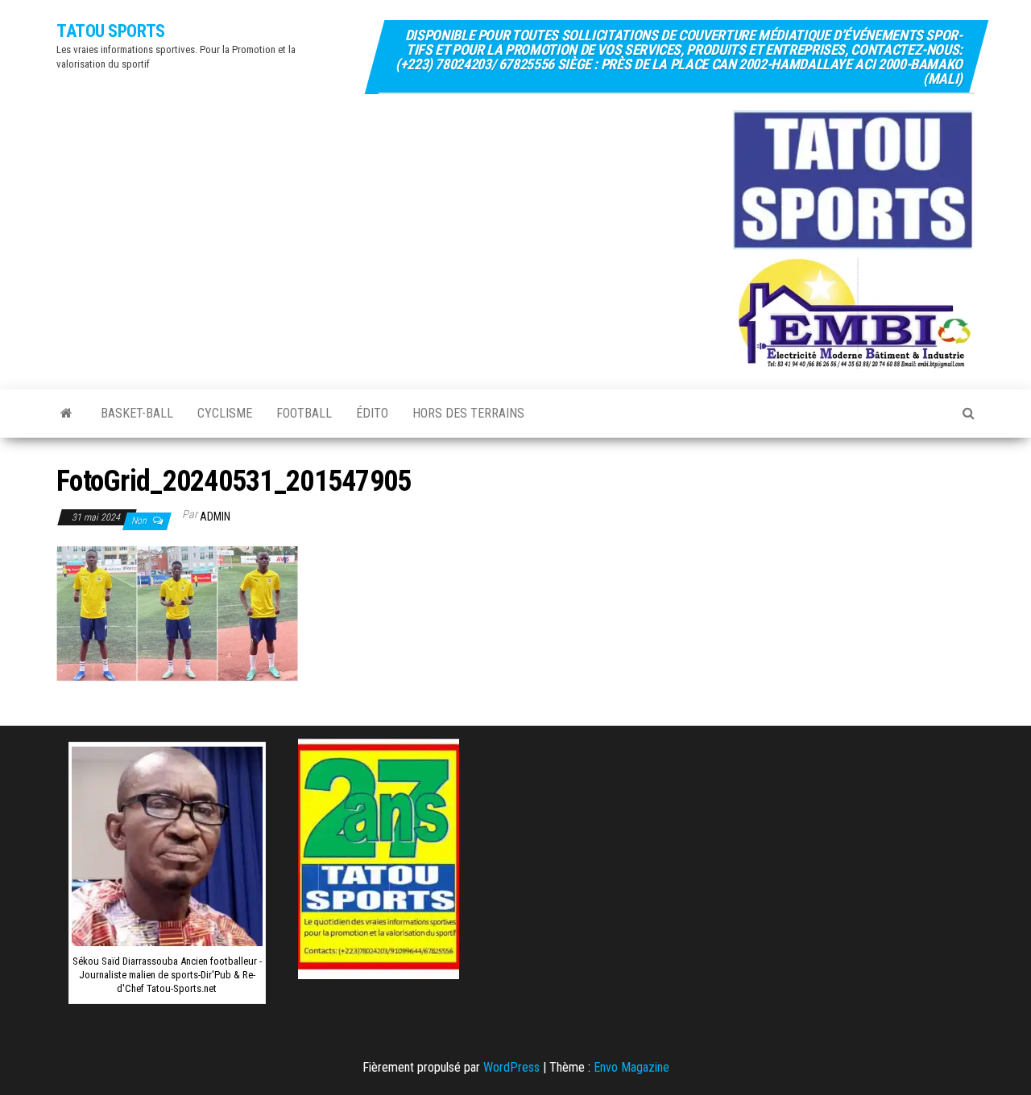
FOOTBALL (304, 413)
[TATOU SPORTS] (66, 413)
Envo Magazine (631, 1067)
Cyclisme (224, 413)
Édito (372, 413)
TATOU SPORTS (110, 31)
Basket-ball (137, 413)
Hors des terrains (468, 413)
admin (215, 516)
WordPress (511, 1067)
